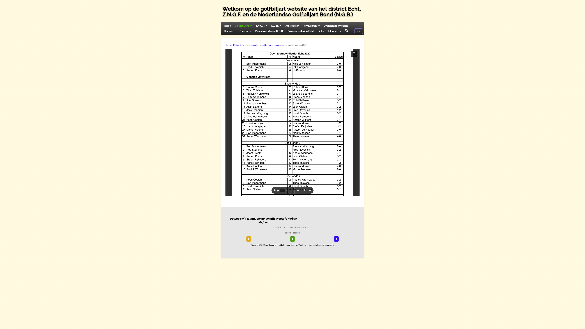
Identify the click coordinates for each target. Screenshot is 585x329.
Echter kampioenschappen (273, 45)
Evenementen (253, 45)
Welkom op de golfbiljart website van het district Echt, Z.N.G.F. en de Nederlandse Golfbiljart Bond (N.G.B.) (291, 12)
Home (228, 45)
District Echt (238, 45)
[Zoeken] (346, 30)
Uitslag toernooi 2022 (297, 45)
